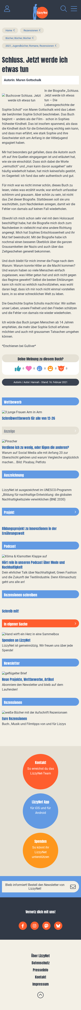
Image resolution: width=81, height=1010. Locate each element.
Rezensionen (31, 30)
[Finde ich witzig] (50, 368)
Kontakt (40, 977)
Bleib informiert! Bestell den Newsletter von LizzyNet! (34, 886)
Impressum (40, 984)
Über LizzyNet (40, 955)
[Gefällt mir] (18, 368)
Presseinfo (40, 970)
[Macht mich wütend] (61, 368)
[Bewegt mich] (29, 368)
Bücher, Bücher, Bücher (18, 38)
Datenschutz (41, 962)
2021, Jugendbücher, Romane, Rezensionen (30, 45)
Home (9, 30)
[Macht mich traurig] (39, 368)
